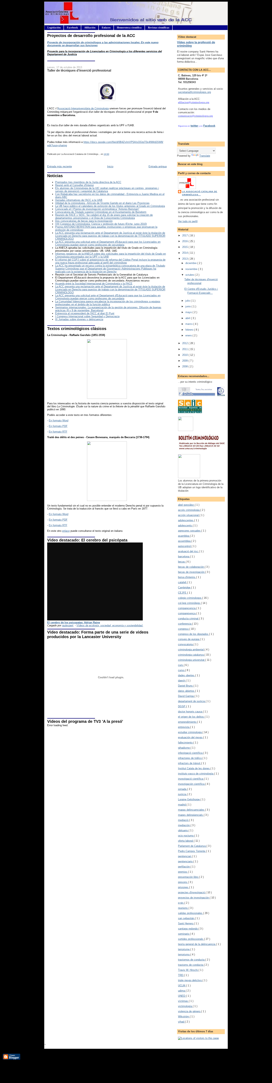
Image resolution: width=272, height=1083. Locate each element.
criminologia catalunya (191, 654)
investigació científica (191, 778)
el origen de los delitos (191, 716)
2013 (185, 258)
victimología (185, 1006)
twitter (194, 125)
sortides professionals (191, 938)
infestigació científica (190, 752)
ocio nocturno (186, 835)
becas (182, 561)
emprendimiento (187, 721)
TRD (181, 975)
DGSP (182, 706)
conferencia (185, 623)
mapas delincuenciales (191, 809)
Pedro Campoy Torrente (192, 851)
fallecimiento (185, 742)
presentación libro (188, 876)
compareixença (187, 613)
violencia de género (189, 1011)
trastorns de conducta (191, 964)
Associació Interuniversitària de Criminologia (83, 108)
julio (188, 300)
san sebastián (186, 918)
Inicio (110, 166)
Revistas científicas (158, 27)
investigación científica (191, 783)
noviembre (191, 269)
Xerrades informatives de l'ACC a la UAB (78, 200)
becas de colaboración (191, 566)
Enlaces (106, 27)
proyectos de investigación (194, 897)
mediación (184, 825)
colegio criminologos (190, 597)
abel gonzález (186, 504)
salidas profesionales (190, 913)
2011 (185, 349)
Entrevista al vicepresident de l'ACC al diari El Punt (84, 313)
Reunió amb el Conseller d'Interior (74, 185)
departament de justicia (192, 701)
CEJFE (182, 592)
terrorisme (184, 949)
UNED (182, 995)
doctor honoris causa (190, 711)
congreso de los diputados (193, 634)
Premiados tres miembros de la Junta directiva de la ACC (88, 182)
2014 (185, 252)
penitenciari (185, 856)
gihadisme (184, 747)
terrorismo (184, 954)
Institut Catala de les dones (194, 768)
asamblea (184, 535)
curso (181, 670)
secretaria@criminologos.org (194, 92)
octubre (190, 274)
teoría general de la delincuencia (197, 944)
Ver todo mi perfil (188, 221)
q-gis (181, 902)
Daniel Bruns (186, 685)
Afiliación (89, 27)
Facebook (72, 27)
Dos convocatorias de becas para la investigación (84, 220)
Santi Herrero (186, 923)
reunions (183, 907)
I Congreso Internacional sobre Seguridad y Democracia (87, 316)
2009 (185, 360)
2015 (185, 247)
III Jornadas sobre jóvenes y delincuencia (79, 319)
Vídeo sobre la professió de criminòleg (196, 44)
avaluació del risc (188, 551)
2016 (185, 241)
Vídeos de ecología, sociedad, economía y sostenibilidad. (109, 625)
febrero (189, 329)
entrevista (184, 727)
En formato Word (58, 420)
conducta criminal (188, 618)
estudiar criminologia (190, 732)
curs (181, 665)
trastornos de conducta (191, 959)
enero (189, 335)
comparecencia (187, 608)
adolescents (185, 525)
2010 (185, 354)
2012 (185, 343)
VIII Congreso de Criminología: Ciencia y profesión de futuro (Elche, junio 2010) (101, 223)
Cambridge (184, 587)
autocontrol (185, 546)
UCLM (182, 985)
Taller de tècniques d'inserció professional (79, 70)
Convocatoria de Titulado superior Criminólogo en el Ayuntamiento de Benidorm (100, 212)
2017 (185, 235)
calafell (182, 582)
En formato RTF (58, 431)
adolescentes (186, 520)
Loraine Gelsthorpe (189, 799)
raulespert (67, 625)
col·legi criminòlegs (189, 603)
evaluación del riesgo (190, 737)
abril (188, 318)
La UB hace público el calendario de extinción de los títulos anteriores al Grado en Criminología (110, 206)
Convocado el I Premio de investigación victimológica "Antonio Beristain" (97, 209)
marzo (189, 323)
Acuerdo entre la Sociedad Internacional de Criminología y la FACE (93, 283)
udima (182, 990)
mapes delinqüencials (191, 814)
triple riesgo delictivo (190, 980)
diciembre (191, 263)
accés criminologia (189, 510)
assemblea (184, 541)
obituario (183, 830)
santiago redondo (188, 928)
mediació (183, 820)
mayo (189, 312)
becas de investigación (191, 572)
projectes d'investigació (192, 892)
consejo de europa (189, 639)
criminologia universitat (191, 659)
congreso (183, 628)
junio (188, 306)
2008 (185, 366)
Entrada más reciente (59, 166)
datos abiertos (186, 690)
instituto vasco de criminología (196, 773)
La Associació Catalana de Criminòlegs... (199, 193)
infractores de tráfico (190, 758)
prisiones (183, 887)
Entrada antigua (158, 166)
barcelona (184, 556)
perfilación (184, 866)
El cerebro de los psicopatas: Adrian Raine (73, 622)
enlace (66, 530)
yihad (181, 1021)
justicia (182, 794)
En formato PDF (58, 426)
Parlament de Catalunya (192, 845)
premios (183, 871)
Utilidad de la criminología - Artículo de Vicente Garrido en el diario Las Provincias (102, 203)
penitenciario (185, 861)
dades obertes (186, 675)
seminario (184, 933)
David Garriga (186, 696)
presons (183, 882)
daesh (182, 680)
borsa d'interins (187, 577)
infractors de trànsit (189, 763)
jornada (182, 789)
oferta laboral (186, 840)
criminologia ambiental (191, 649)
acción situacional (189, 515)
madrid (182, 804)
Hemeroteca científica (129, 27)
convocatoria (186, 644)
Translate (204, 155)
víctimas (183, 1001)
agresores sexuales (189, 530)
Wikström (184, 1016)
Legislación (54, 27)
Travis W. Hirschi (188, 969)
